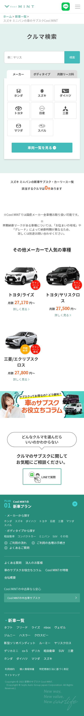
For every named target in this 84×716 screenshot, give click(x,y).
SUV (55, 536)
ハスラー (25, 635)
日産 (52, 521)
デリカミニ (11, 651)
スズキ (19, 521)
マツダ (70, 521)
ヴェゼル (60, 627)
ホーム (7, 16)
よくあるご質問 (19, 548)
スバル (8, 525)
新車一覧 (21, 16)
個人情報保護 (27, 669)
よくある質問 (12, 563)
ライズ (35, 627)
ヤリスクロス (62, 643)
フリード (22, 627)
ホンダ (8, 521)
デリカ (35, 651)
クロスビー (41, 635)
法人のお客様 (34, 563)
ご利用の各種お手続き (51, 543)
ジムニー (9, 635)
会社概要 (10, 577)
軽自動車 (9, 536)
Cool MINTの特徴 (56, 570)
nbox (47, 627)
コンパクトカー (27, 536)
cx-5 (25, 651)
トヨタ (43, 521)
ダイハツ (31, 521)
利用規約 (10, 669)
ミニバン (44, 536)
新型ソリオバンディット (19, 643)
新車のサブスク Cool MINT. (38, 681)
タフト (8, 627)
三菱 (60, 521)
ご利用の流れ (18, 543)
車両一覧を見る (40, 147)
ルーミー (45, 643)
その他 (64, 536)
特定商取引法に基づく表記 (54, 669)
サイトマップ (12, 675)
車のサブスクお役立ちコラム (22, 570)
